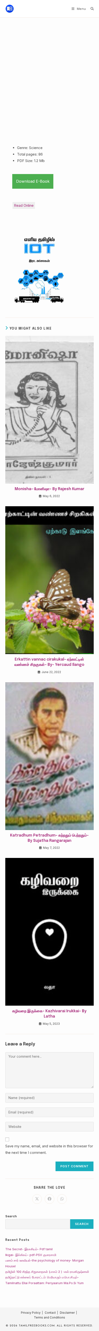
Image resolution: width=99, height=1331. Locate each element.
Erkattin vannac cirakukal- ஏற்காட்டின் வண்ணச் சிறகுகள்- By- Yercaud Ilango (49, 662)
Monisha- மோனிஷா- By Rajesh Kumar (49, 489)
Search (11, 1216)
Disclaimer (67, 1312)
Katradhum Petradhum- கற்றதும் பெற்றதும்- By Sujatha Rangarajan (49, 838)
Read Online (24, 205)
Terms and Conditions (49, 1317)
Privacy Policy (31, 1312)
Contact (50, 1312)
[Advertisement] (49, 69)
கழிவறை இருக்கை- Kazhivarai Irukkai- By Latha (49, 1014)
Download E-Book (33, 181)
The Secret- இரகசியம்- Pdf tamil (29, 1249)
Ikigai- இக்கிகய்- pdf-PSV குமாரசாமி (30, 1255)
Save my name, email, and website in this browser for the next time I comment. (49, 1149)
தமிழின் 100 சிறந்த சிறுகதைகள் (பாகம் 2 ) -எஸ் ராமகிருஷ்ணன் (47, 1272)
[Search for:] (90, 9)
